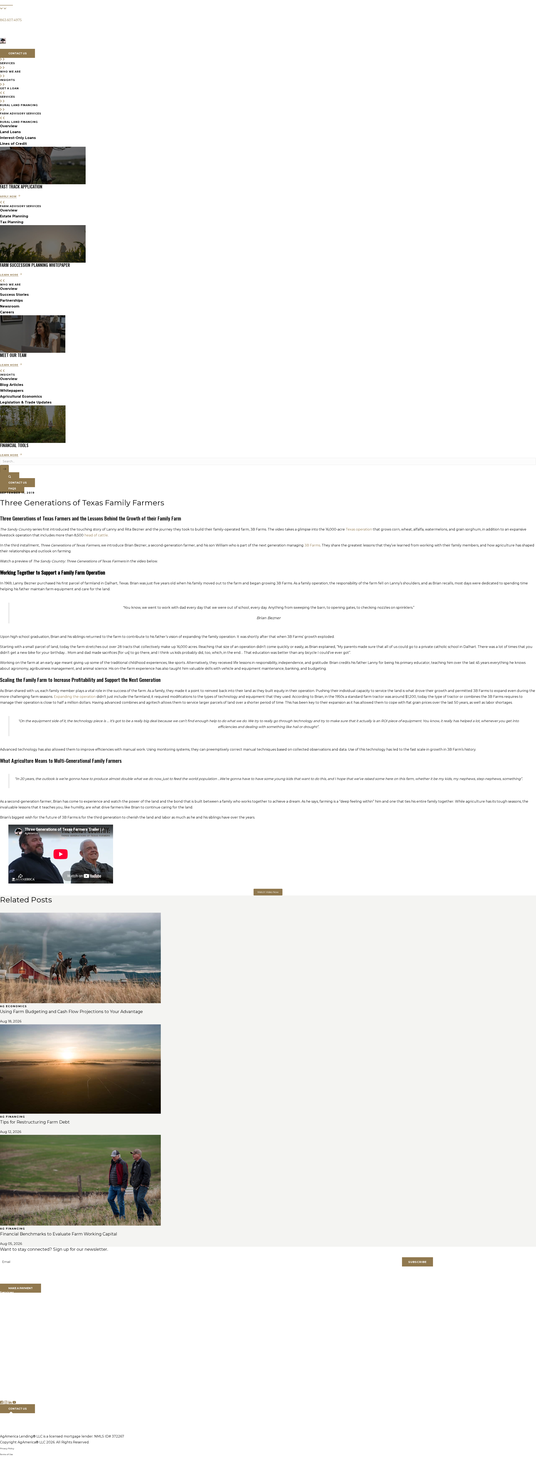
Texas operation (359, 529)
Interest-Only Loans (18, 138)
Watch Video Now (268, 892)
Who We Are (40, 47)
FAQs (4, 1397)
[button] (3, 27)
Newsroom (9, 306)
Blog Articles (11, 385)
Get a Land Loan (13, 1318)
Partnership (9, 1343)
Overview (8, 126)
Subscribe (417, 1262)
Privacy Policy (7, 1448)
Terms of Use (6, 1454)
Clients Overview (13, 1276)
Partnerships (11, 300)
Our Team (8, 1331)
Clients (5, 14)
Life (21, 1)
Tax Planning (11, 222)
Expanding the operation (75, 697)
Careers (7, 312)
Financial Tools (11, 1391)
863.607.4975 (11, 20)
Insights (65, 47)
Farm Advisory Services (18, 1307)
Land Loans (10, 132)
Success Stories (14, 295)
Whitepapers (11, 391)
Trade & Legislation (15, 1385)
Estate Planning (14, 216)
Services (13, 47)
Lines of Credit (13, 144)
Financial (6, 1)
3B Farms (312, 545)
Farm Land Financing (17, 1301)
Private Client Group (16, 1312)
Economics (9, 1379)
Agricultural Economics (21, 396)
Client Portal (10, 1282)
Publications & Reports (18, 1367)
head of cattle (96, 535)
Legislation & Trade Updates (26, 402)
